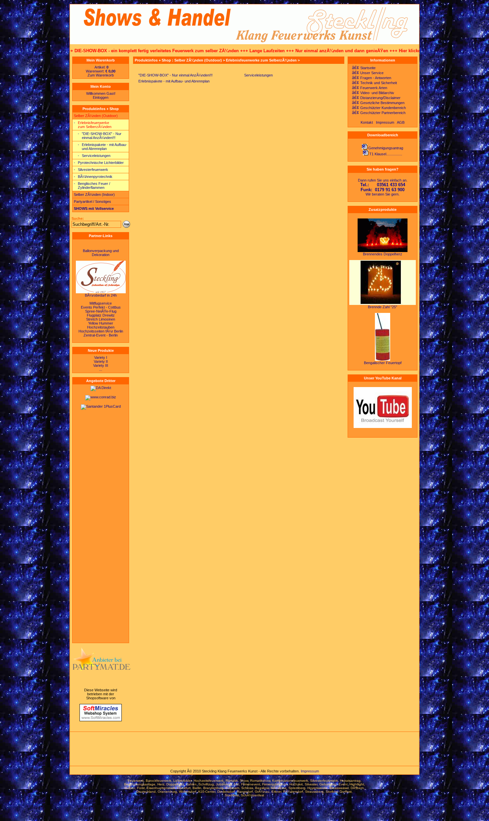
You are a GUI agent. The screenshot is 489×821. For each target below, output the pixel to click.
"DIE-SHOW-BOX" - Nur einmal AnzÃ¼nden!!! (101, 136)
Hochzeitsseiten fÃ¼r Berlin (101, 331)
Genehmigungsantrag (385, 148)
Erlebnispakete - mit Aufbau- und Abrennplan (104, 147)
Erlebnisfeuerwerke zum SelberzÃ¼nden (94, 125)
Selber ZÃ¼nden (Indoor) (94, 195)
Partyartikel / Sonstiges (92, 202)
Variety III (100, 365)
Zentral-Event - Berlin (100, 335)
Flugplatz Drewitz (101, 315)
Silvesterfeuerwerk (93, 170)
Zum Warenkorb (100, 75)
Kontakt (367, 122)
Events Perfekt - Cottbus (101, 307)
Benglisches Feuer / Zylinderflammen (94, 186)
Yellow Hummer (100, 323)
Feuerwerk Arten (368, 88)
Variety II (101, 361)
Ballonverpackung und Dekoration (101, 253)
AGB (401, 122)
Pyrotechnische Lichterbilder (101, 163)
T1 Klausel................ (385, 154)
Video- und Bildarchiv (371, 93)
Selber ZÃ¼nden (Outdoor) (96, 116)
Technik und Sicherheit (373, 83)
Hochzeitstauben (100, 327)
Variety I (100, 357)
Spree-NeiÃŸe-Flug (100, 311)
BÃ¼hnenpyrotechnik (95, 177)
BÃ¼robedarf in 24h (101, 295)
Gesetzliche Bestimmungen (377, 103)
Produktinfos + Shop (100, 109)
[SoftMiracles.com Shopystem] (101, 720)
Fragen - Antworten (370, 78)
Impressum (385, 122)
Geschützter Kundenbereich (377, 108)
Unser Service (366, 73)
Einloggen (100, 97)
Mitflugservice (100, 303)
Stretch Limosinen (100, 319)
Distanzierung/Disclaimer (375, 98)
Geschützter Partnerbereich (377, 113)
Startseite (362, 68)
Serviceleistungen (96, 156)
